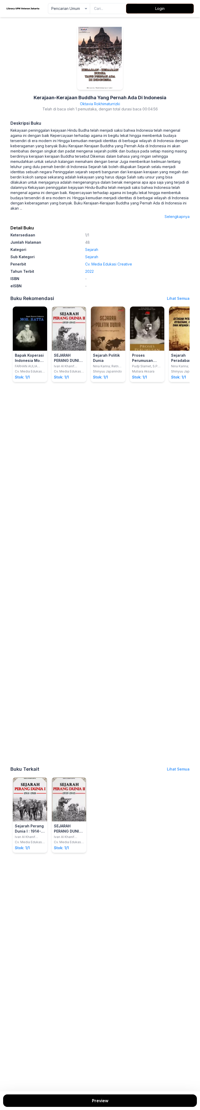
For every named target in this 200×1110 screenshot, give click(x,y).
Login (160, 8)
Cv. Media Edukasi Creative (108, 264)
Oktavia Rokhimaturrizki (100, 104)
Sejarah (91, 249)
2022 (89, 271)
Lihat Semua (178, 298)
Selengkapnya (177, 216)
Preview (100, 1100)
